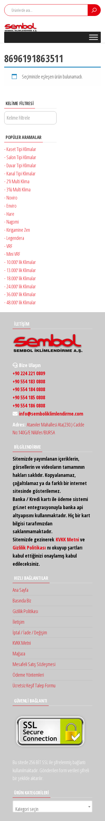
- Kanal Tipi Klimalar (20, 173)
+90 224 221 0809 (29, 373)
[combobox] (52, 806)
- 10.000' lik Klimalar (20, 262)
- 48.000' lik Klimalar (20, 302)
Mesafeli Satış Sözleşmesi (34, 664)
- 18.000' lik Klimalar (20, 278)
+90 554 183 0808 (29, 381)
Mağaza (19, 653)
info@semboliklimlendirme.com (51, 413)
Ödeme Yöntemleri (28, 674)
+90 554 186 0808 (29, 405)
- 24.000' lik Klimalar (20, 286)
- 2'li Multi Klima (16, 181)
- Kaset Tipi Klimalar (20, 149)
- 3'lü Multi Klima (17, 189)
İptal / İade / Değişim (30, 632)
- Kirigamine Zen (17, 229)
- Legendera (14, 238)
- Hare (9, 213)
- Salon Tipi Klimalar (20, 157)
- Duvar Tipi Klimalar (20, 165)
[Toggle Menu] (93, 37)
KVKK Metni (67, 539)
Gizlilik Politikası (29, 547)
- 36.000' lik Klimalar (20, 294)
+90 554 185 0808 (29, 397)
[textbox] (52, 809)
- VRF (8, 246)
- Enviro (10, 205)
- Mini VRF (12, 254)
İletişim (18, 621)
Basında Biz (22, 600)
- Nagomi (11, 221)
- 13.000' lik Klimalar (20, 270)
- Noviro (10, 197)
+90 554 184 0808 (29, 389)
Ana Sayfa (20, 589)
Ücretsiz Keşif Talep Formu (34, 685)
